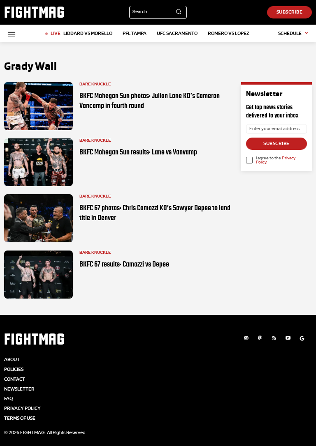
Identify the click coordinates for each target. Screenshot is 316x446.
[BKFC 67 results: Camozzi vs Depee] (38, 275)
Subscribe (276, 143)
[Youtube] (288, 338)
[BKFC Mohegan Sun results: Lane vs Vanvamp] (38, 162)
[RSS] (274, 338)
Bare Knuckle (95, 84)
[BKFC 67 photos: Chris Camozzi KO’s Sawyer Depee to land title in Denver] (38, 218)
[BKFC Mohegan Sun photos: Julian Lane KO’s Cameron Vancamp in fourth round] (38, 106)
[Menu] (10, 34)
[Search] (178, 12)
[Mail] (246, 338)
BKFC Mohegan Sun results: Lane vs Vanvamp (138, 152)
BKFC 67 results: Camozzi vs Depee (124, 264)
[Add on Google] (302, 338)
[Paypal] (260, 338)
